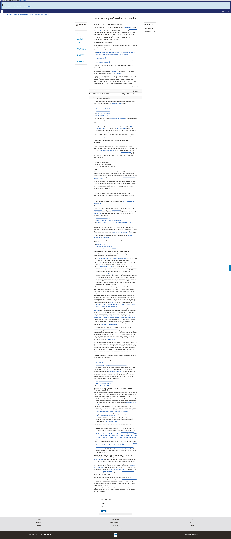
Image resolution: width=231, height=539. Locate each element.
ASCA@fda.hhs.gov (110, 339)
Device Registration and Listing (81, 55)
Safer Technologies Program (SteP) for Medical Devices (80, 38)
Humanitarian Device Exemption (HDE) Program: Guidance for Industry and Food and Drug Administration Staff (116, 437)
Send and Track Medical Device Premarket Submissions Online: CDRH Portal (114, 447)
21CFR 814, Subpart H (101, 244)
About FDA (38, 522)
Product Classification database (106, 150)
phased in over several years (115, 371)
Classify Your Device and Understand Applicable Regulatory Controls (115, 52)
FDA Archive (38, 519)
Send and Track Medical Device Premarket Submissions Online (111, 258)
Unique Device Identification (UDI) (104, 381)
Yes (104, 503)
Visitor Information (115, 519)
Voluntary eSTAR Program (111, 421)
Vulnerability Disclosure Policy (115, 527)
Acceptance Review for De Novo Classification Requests (111, 435)
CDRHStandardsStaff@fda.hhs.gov (108, 324)
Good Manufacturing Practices (118, 469)
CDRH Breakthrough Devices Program (105, 273)
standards (96, 310)
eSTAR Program (80, 28)
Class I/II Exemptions (126, 152)
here (29, 6)
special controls (116, 210)
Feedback (230, 268)
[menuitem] (150, 26)
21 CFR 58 (111, 302)
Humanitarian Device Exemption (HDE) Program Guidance (110, 248)
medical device (115, 71)
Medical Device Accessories (103, 115)
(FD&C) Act (119, 73)
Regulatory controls (98, 459)
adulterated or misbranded (128, 471)
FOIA (192, 519)
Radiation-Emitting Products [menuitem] (149, 31)
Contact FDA (31, 534)
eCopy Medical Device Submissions (81, 43)
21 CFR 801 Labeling (101, 362)
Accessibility (38, 525)
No (103, 506)
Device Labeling (100, 365)
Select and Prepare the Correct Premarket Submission (112, 54)
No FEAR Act (115, 525)
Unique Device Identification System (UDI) (116, 365)
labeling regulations (107, 471)
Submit (103, 511)
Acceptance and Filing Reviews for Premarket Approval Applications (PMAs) (118, 433)
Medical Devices (9, 14)
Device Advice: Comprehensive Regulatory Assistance (23, 14)
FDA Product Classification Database (105, 108)
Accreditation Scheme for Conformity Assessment (106, 329)
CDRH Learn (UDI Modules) (103, 385)
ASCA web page (108, 337)
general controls (98, 210)
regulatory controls (129, 27)
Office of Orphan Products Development (122, 232)
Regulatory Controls (116, 103)
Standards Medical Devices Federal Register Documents (107, 315)
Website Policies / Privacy (115, 522)
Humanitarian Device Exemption (104, 246)
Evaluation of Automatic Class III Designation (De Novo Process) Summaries (114, 222)
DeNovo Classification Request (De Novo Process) (108, 220)
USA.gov (192, 525)
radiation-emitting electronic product (117, 118)
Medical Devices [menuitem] (147, 29)
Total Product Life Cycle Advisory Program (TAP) (82, 49)
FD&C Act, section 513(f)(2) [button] (102, 218)
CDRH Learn (99, 262)
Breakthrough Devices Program (81, 33)
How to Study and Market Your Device (81, 25)
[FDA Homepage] (6, 11)
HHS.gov (192, 522)
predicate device (98, 213)
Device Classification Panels (103, 111)
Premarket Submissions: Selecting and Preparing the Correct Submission (81, 60)
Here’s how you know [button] (22, 0)
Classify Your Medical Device (103, 113)
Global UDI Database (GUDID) (103, 383)
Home (3, 14)
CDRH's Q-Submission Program (104, 266)
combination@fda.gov (121, 128)
